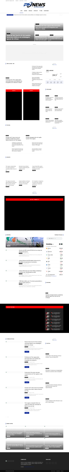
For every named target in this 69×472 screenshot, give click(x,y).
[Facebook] (57, 1)
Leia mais (26, 351)
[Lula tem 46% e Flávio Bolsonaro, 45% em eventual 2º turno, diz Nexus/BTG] (54, 350)
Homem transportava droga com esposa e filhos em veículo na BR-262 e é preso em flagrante (17, 149)
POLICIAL (7, 135)
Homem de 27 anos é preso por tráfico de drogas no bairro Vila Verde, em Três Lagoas (37, 143)
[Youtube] (62, 1)
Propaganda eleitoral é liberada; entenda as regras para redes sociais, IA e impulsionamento (54, 386)
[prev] (60, 15)
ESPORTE (20, 170)
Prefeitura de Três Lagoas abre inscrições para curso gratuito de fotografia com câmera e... (32, 358)
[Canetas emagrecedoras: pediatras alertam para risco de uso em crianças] (54, 289)
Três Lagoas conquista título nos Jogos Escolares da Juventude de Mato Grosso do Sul (59, 121)
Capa (21, 10)
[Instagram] (59, 1)
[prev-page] (6, 87)
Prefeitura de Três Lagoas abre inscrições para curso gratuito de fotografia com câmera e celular (14, 81)
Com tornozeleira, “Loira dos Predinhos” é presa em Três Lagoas (37, 149)
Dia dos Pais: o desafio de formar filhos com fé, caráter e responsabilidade (53, 446)
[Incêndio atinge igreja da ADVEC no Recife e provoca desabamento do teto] (53, 432)
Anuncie (25, 0)
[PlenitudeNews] (34, 5)
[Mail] (61, 1)
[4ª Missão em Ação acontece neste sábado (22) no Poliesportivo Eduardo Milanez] (28, 73)
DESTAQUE (8, 33)
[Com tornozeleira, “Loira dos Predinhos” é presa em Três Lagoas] (28, 150)
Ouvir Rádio (46, 10)
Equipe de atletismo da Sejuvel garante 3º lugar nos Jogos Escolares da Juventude (24, 182)
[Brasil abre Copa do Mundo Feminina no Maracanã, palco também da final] (24, 162)
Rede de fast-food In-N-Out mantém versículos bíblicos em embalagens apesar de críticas (30, 14)
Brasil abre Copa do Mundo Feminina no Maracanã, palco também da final (24, 167)
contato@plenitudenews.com (29, 466)
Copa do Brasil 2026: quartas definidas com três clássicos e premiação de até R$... (37, 167)
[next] (61, 15)
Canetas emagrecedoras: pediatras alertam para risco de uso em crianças (54, 296)
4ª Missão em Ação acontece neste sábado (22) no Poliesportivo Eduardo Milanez (37, 73)
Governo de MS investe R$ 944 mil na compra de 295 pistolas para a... (50, 121)
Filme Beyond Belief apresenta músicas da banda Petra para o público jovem (34, 446)
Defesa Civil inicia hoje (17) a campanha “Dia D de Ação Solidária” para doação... (37, 84)
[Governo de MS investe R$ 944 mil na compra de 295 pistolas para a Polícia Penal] (50, 116)
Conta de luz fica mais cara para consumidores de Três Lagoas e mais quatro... (33, 374)
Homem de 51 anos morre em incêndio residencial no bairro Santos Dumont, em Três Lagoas (13, 139)
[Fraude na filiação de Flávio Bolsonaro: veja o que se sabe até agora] (54, 395)
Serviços (30, 10)
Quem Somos (21, 0)
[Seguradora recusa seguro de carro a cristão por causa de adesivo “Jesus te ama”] (15, 444)
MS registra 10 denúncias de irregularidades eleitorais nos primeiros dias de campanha (49, 99)
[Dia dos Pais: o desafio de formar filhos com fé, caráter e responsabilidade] (53, 444)
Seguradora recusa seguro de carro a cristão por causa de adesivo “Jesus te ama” (15, 445)
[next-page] (8, 87)
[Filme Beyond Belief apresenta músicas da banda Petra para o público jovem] (34, 444)
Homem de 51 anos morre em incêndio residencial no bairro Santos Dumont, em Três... (59, 99)
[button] (62, 10)
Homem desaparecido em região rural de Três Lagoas (34, 138)
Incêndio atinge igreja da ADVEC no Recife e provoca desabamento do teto (53, 434)
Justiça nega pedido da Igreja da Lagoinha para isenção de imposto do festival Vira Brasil (34, 433)
